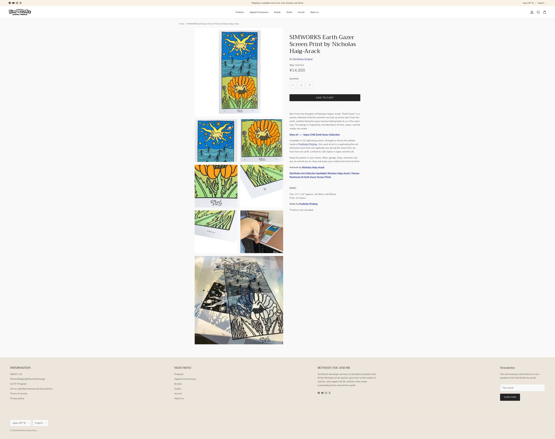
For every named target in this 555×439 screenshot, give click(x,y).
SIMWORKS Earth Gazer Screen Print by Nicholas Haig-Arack (213, 24)
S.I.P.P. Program (18, 383)
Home (181, 24)
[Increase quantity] (309, 85)
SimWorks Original (303, 59)
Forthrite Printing (308, 144)
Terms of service (18, 393)
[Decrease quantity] (292, 85)
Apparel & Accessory (259, 12)
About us (314, 12)
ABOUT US (16, 374)
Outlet (289, 12)
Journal (301, 12)
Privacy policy (17, 398)
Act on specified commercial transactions (31, 388)
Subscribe (510, 397)
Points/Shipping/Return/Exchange (27, 379)
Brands (277, 12)
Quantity (294, 78)
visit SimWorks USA (290, 3)
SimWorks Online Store (27, 430)
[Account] (531, 12)
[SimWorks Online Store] (20, 12)
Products (240, 12)
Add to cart (325, 97)
